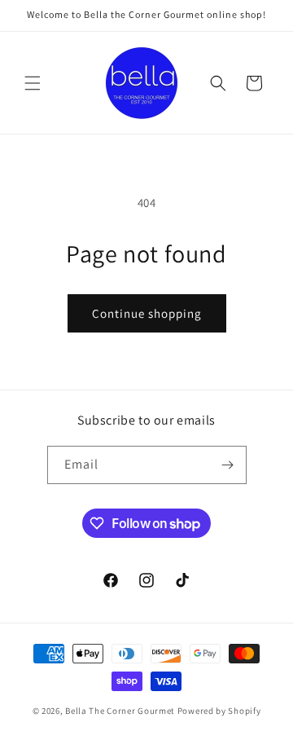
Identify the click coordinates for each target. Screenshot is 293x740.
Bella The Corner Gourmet (120, 710)
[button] (32, 83)
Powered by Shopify (219, 710)
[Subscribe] (228, 465)
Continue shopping (147, 313)
